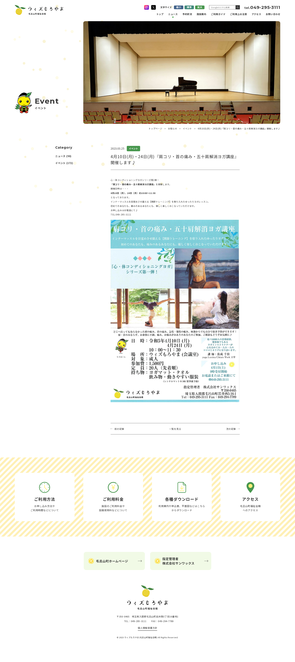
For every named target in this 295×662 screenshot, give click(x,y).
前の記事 (119, 428)
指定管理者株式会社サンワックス (178, 561)
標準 (189, 7)
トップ (160, 14)
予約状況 (187, 14)
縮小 (178, 7)
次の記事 (231, 428)
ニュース (173, 14)
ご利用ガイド (218, 14)
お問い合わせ (273, 14)
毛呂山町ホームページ (112, 561)
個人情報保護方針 (147, 627)
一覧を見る (175, 428)
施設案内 (201, 14)
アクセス (256, 14)
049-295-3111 (262, 7)
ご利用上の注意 (238, 14)
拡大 (199, 7)
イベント (60, 163)
